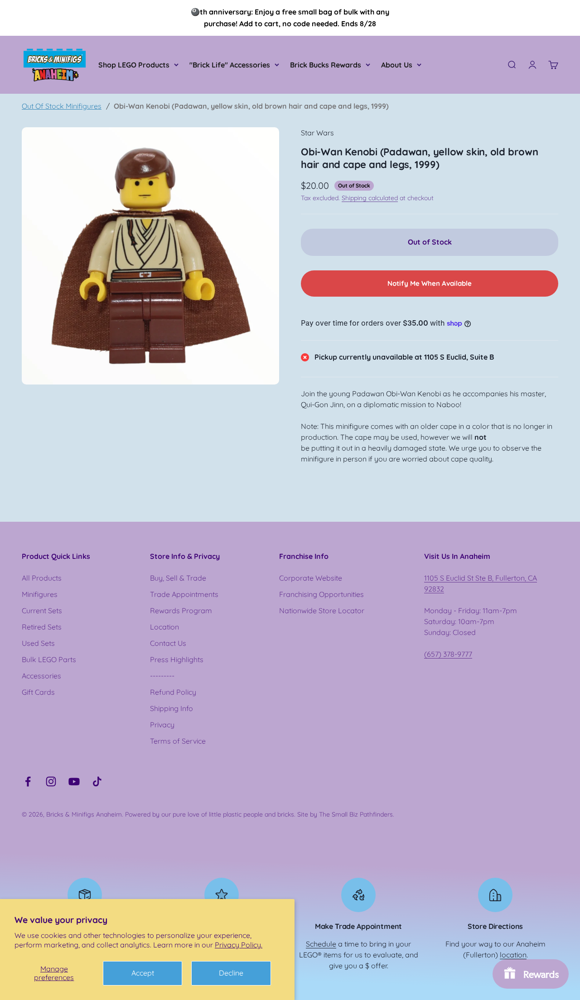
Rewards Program (181, 610)
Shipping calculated (370, 198)
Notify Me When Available (429, 283)
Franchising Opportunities (321, 594)
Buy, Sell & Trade (178, 577)
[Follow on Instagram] (51, 781)
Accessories (41, 675)
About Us (396, 64)
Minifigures (40, 594)
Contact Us (168, 643)
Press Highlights (176, 659)
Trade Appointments (184, 594)
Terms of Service (178, 740)
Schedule (321, 943)
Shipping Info (171, 708)
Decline (231, 972)
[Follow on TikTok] (97, 781)
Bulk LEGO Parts (49, 659)
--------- (162, 675)
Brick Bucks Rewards (325, 64)
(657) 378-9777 (448, 654)
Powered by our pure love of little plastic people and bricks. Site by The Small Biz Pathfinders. (259, 814)
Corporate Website (310, 577)
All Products (42, 577)
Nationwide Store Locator (321, 610)
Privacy (162, 724)
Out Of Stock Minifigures (62, 106)
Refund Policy (173, 692)
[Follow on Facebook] (28, 781)
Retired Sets (42, 626)
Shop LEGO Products (133, 64)
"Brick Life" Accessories (229, 64)
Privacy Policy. (238, 944)
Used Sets (38, 643)
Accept (142, 972)
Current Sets (42, 610)
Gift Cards (38, 692)
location (513, 954)
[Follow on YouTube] (74, 781)
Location (164, 626)
